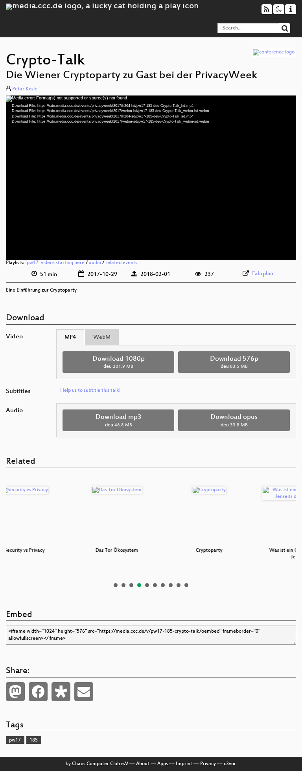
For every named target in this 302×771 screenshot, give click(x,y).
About (142, 764)
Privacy (208, 764)
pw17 (15, 740)
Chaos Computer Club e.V (100, 764)
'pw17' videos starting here (55, 263)
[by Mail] (83, 691)
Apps (162, 764)
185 (33, 740)
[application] (151, 177)
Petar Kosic (24, 89)
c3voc (230, 764)
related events (121, 263)
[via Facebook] (38, 691)
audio (95, 263)
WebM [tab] (101, 337)
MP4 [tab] (70, 337)
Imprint (184, 764)
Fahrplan (262, 273)
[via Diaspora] (61, 691)
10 (186, 585)
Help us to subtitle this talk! (90, 390)
